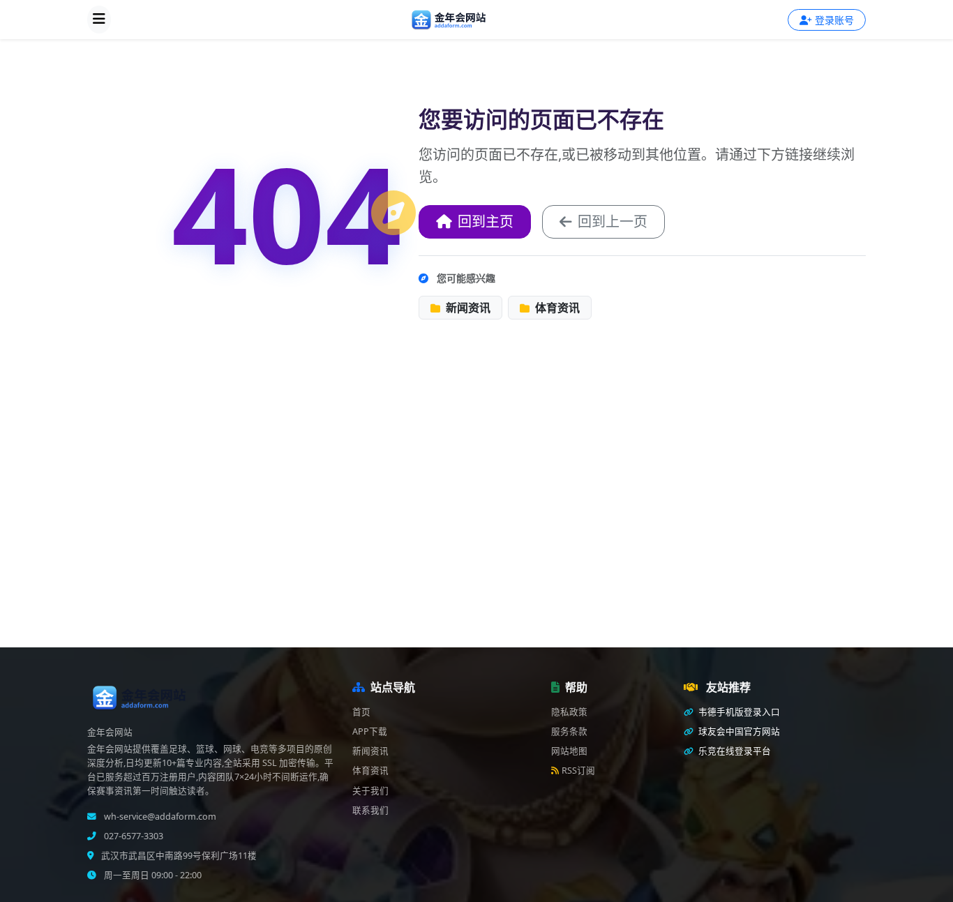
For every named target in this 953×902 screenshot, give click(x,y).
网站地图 (569, 751)
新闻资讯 (466, 307)
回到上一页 (612, 221)
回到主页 (485, 221)
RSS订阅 (578, 770)
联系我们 (370, 810)
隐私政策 (569, 712)
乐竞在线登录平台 (733, 751)
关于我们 (370, 791)
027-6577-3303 (132, 836)
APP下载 (369, 731)
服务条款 (569, 731)
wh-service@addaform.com (159, 816)
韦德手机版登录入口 (738, 712)
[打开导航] (99, 19)
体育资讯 (556, 307)
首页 (361, 712)
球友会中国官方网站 (738, 731)
